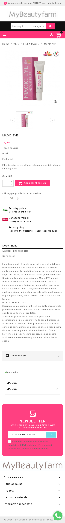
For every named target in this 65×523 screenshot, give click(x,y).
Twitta (11, 198)
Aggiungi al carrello (33, 183)
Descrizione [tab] (10, 245)
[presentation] (12, 120)
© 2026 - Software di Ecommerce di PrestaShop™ (32, 519)
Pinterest (18, 198)
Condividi (4, 198)
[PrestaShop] (12, 372)
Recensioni (9, 256)
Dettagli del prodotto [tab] (15, 250)
